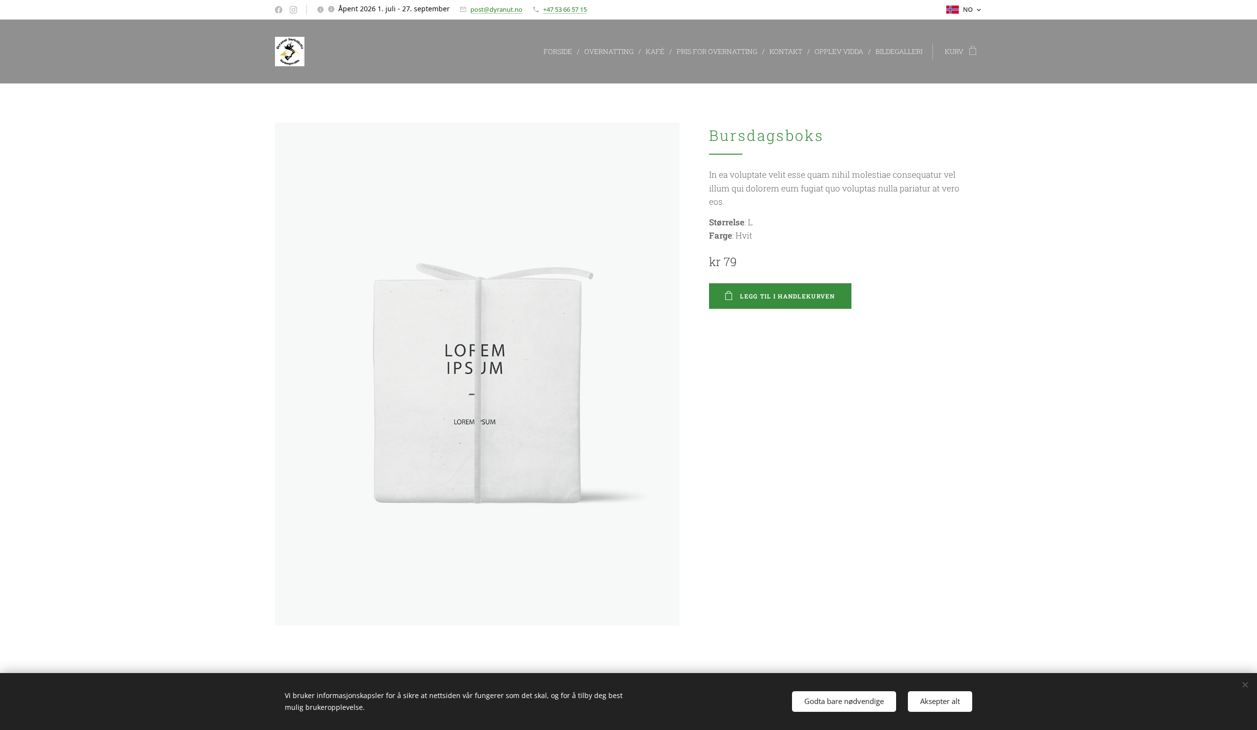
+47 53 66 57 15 (565, 9)
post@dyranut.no (496, 9)
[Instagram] (293, 9)
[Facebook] (279, 9)
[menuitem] (560, 51)
